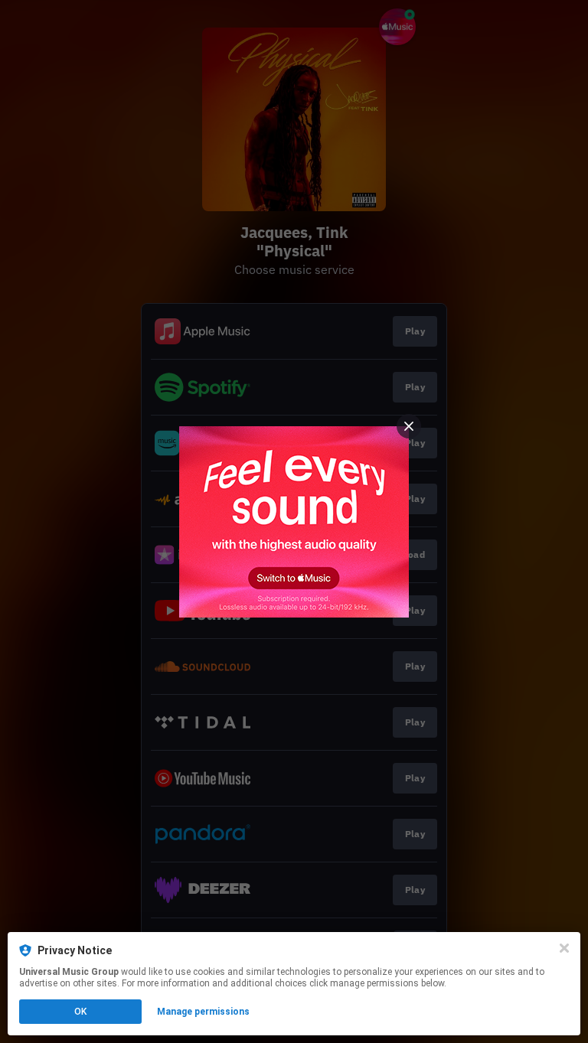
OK (80, 1011)
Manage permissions (203, 1011)
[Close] (564, 948)
